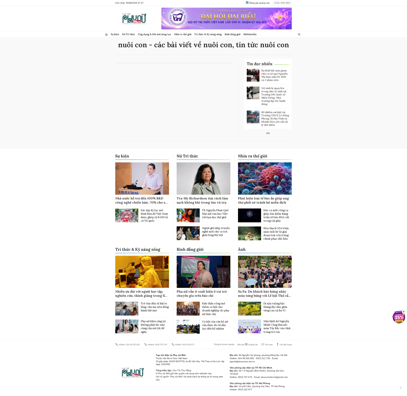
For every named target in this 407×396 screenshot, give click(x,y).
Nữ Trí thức (128, 34)
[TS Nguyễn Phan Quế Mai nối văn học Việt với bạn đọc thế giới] (188, 215)
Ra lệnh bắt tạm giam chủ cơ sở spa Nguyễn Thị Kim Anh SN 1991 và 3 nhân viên (274, 75)
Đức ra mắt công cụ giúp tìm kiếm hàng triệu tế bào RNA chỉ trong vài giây (276, 215)
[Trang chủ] (106, 34)
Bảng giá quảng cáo (259, 3)
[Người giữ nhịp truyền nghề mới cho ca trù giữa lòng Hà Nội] (188, 233)
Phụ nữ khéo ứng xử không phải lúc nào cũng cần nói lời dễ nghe (153, 326)
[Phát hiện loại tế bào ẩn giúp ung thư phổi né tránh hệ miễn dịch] (265, 178)
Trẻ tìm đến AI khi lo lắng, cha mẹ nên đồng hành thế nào (155, 307)
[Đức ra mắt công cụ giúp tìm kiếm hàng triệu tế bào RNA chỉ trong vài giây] (249, 215)
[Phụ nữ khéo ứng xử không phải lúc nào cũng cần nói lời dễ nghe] (126, 326)
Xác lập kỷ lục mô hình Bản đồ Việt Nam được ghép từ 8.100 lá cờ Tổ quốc (154, 215)
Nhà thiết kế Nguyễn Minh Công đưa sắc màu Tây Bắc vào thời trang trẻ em (276, 326)
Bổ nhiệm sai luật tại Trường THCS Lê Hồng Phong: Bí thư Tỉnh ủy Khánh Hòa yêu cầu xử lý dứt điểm (275, 118)
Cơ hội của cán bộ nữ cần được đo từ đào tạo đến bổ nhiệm (215, 325)
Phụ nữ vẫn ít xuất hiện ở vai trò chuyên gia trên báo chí (202, 293)
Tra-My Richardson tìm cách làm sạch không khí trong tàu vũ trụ (202, 200)
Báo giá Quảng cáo (248, 345)
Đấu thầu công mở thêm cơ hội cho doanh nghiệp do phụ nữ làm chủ (215, 309)
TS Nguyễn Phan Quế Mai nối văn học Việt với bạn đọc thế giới (215, 213)
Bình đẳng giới (232, 34)
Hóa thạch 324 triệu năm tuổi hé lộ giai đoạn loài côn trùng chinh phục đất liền (276, 233)
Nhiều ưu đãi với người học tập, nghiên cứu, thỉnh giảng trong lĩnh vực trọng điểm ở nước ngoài (142, 295)
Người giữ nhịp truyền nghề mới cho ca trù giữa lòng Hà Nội (216, 231)
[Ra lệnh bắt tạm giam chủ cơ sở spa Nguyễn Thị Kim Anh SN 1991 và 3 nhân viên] (253, 75)
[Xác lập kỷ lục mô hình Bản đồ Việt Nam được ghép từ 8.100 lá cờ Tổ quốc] (126, 215)
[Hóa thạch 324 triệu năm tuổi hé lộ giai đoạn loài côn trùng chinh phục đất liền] (249, 233)
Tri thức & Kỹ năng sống (208, 34)
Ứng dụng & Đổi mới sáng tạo (154, 34)
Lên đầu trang (285, 345)
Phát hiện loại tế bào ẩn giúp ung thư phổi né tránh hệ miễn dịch (263, 200)
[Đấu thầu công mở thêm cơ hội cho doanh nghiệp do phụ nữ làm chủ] (188, 309)
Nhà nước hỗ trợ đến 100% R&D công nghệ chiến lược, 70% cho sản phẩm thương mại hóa (142, 202)
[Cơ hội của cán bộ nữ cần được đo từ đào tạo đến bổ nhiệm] (188, 327)
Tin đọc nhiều (259, 63)
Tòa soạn (268, 345)
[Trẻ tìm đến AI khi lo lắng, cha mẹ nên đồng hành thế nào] (126, 309)
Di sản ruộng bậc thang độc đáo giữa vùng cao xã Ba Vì (275, 307)
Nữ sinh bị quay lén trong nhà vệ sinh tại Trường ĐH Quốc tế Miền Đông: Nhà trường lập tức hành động (273, 96)
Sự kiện (115, 34)
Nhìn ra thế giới (182, 34)
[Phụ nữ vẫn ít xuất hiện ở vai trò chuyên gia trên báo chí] (203, 272)
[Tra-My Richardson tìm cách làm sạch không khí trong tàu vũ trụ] (203, 178)
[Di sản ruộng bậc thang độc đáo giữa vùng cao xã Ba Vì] (249, 309)
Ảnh (242, 249)
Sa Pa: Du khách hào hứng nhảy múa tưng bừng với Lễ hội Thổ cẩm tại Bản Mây (264, 295)
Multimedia (250, 34)
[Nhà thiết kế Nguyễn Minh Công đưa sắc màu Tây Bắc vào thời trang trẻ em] (249, 326)
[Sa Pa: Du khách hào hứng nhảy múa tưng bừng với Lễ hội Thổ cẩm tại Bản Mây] (265, 272)
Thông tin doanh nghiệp (224, 344)
